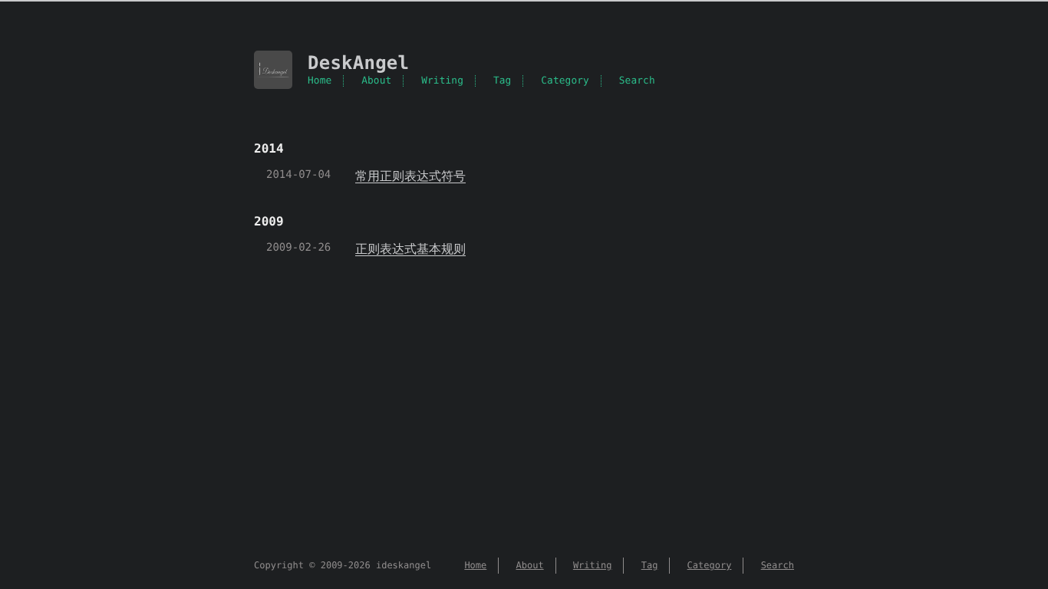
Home (319, 81)
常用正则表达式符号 (410, 176)
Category (565, 81)
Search (637, 81)
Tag (502, 81)
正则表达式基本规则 (410, 249)
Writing (442, 81)
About (376, 81)
